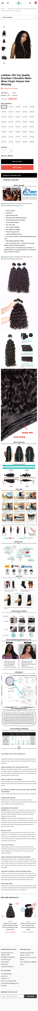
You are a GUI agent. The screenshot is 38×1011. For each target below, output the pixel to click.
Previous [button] (4, 27)
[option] (22, 44)
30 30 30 (4, 116)
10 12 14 (11, 116)
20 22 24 (11, 121)
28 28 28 (32, 111)
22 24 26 (18, 121)
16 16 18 (25, 136)
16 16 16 (25, 106)
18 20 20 (32, 126)
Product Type (5, 95)
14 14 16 (18, 136)
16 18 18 (25, 126)
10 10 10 (4, 106)
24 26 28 (25, 121)
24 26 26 (18, 131)
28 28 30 (32, 141)
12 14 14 (11, 126)
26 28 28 (25, 131)
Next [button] (4, 63)
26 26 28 (25, 141)
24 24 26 (18, 141)
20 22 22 (4, 131)
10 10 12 (4, 136)
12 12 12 (11, 106)
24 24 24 (18, 111)
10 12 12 (4, 126)
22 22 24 (11, 141)
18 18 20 (32, 136)
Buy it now (17, 167)
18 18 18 (32, 106)
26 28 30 (32, 121)
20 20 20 (4, 111)
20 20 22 (4, 141)
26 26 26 (25, 111)
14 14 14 (18, 106)
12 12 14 (11, 136)
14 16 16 (18, 126)
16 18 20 (32, 116)
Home (3, 8)
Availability (5, 92)
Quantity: (4, 147)
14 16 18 (25, 116)
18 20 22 (4, 121)
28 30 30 (32, 131)
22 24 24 (11, 131)
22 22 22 (11, 111)
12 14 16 (18, 116)
